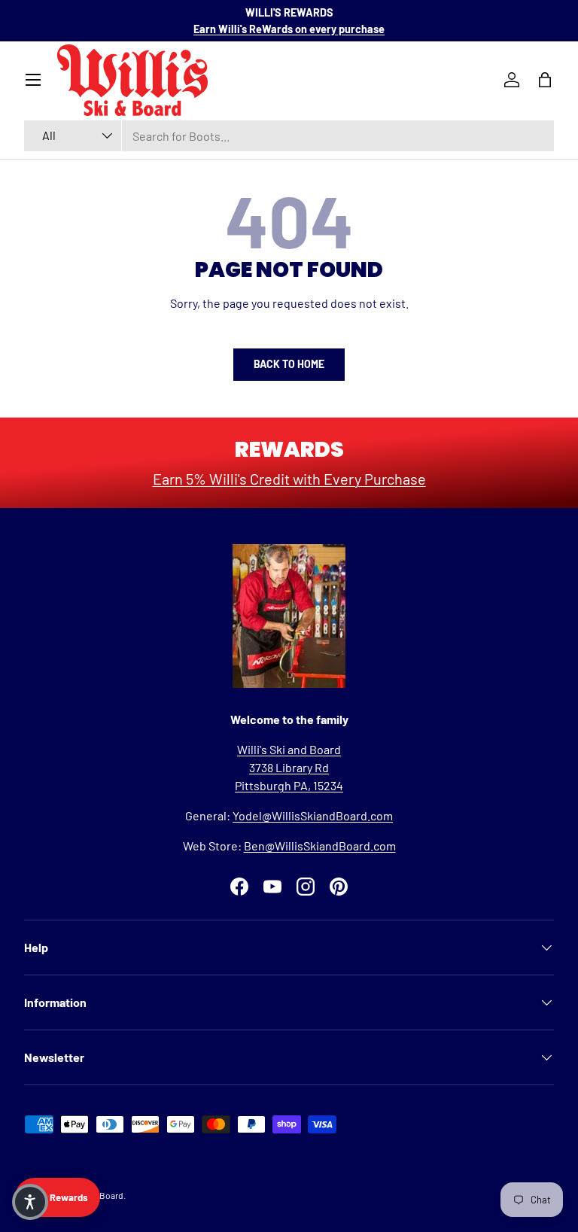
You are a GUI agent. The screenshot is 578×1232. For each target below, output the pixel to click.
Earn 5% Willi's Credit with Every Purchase (289, 479)
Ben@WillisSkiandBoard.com (320, 845)
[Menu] (33, 79)
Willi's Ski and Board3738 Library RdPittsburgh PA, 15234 (289, 767)
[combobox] (289, 135)
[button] (30, 1202)
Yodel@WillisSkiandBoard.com (313, 815)
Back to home (289, 363)
